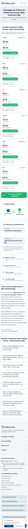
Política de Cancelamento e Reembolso (11, 485)
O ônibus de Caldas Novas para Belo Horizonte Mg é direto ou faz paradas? (14, 384)
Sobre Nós (4, 487)
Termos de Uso (5, 480)
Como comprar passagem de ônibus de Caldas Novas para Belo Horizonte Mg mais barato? (14, 374)
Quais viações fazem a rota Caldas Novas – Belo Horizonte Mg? (14, 366)
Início (2, 329)
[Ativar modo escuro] (22, 3)
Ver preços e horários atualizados (15, 195)
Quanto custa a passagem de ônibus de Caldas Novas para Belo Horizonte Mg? (14, 348)
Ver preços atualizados (10, 53)
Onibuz (12, 301)
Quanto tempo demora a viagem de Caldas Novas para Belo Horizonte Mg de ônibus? (14, 357)
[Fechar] (23, 520)
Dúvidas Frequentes (6, 489)
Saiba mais (12, 523)
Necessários (19, 526)
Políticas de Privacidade (7, 482)
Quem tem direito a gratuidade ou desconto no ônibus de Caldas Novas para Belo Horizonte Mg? (14, 412)
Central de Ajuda (5, 478)
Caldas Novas (8, 329)
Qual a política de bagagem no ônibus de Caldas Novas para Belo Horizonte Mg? (14, 393)
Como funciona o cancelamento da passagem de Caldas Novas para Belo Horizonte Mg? (14, 403)
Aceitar (8, 526)
